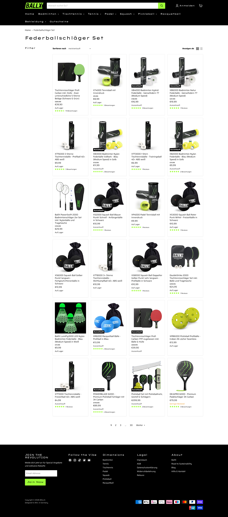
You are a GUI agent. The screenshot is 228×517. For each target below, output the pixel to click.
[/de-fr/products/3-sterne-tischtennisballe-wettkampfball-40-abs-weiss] (108, 257)
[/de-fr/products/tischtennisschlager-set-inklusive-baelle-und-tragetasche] (185, 257)
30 (131, 425)
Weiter (139, 425)
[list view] (201, 48)
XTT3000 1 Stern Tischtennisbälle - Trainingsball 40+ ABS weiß (146, 156)
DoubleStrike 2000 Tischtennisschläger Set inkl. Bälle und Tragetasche (184, 278)
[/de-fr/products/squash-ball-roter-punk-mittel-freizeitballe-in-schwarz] (185, 196)
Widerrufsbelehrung (146, 471)
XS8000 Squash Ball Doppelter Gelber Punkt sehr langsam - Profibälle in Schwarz (146, 278)
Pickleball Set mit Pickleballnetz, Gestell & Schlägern (147, 395)
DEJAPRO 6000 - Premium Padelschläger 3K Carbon (183, 395)
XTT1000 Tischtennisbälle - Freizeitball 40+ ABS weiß (68, 395)
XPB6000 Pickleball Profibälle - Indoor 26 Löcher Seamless (185, 338)
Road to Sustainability (181, 463)
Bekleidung (35, 21)
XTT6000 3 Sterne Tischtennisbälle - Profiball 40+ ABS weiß (70, 156)
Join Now (35, 482)
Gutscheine (59, 21)
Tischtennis (72, 14)
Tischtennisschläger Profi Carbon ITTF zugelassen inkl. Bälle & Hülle (145, 339)
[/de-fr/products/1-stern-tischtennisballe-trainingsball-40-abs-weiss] (147, 135)
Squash (126, 14)
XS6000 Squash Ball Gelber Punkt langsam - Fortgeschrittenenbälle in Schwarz (68, 279)
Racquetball (170, 14)
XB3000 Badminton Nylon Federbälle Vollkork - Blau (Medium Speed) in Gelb (106, 156)
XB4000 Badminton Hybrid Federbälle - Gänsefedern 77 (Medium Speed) (145, 93)
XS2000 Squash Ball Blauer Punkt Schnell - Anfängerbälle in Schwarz (107, 217)
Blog (173, 467)
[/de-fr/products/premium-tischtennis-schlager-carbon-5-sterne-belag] (70, 72)
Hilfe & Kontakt (178, 471)
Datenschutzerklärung (147, 467)
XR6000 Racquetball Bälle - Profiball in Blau (107, 338)
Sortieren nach (59, 48)
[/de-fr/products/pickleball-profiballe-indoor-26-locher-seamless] (185, 318)
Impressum (142, 460)
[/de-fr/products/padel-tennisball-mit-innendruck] (147, 196)
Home (29, 14)
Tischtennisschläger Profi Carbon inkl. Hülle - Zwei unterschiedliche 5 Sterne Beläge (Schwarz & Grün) (67, 94)
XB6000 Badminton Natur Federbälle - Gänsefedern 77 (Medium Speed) (183, 93)
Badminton (47, 14)
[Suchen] (161, 6)
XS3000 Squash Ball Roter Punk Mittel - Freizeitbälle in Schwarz (183, 217)
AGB (139, 463)
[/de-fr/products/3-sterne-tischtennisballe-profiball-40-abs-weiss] (70, 135)
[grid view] (197, 48)
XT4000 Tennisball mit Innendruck (104, 92)
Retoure (140, 475)
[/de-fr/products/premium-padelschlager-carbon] (185, 375)
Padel (110, 14)
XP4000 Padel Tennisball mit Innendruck (145, 216)
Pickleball (146, 14)
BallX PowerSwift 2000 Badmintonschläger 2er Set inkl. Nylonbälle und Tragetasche (68, 219)
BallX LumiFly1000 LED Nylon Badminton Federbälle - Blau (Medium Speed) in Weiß (70, 339)
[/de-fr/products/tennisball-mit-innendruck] (108, 72)
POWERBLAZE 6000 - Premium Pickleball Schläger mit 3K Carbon (108, 396)
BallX (173, 460)
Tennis (94, 14)
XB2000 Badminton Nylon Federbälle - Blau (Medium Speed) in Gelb (183, 156)
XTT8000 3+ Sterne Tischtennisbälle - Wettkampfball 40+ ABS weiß (107, 278)
